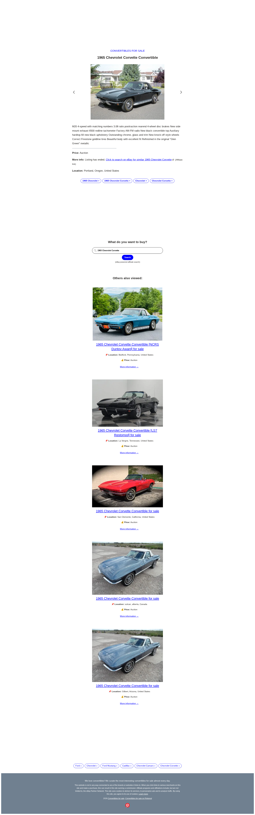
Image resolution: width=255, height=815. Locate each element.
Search (127, 257)
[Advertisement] (127, 22)
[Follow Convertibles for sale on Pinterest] (127, 807)
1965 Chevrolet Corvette (116, 181)
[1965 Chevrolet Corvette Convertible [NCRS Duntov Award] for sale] (127, 340)
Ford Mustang (109, 766)
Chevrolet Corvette (161, 181)
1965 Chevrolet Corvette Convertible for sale (127, 511)
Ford (77, 766)
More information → (129, 367)
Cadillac (126, 766)
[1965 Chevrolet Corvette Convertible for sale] (127, 506)
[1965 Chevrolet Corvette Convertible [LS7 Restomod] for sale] (127, 426)
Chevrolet (140, 181)
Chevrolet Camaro (145, 766)
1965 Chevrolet (90, 181)
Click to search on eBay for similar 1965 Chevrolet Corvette (139, 159)
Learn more (143, 794)
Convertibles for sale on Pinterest (138, 798)
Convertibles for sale (127, 50)
